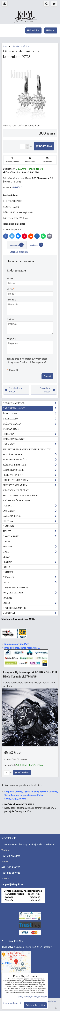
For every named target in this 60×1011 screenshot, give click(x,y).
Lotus (6, 566)
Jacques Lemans (13, 592)
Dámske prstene (13, 469)
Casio (6, 541)
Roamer (8, 546)
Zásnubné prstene (15, 464)
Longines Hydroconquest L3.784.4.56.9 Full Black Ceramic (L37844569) (30, 674)
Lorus (6, 602)
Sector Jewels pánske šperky (22, 495)
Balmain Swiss (12, 515)
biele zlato (10, 418)
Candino (8, 526)
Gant (6, 551)
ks (10, 772)
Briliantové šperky (15, 479)
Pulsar (7, 597)
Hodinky (8, 505)
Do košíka (45, 146)
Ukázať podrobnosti (12, 1003)
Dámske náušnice (14, 408)
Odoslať (47, 376)
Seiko (6, 556)
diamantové (11, 428)
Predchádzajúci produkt (16, 389)
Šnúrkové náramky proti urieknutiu (27, 449)
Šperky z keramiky (15, 485)
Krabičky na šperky (16, 490)
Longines (9, 510)
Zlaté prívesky (12, 454)
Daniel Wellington (15, 587)
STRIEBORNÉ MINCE (14, 607)
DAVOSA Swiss (11, 536)
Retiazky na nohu (14, 439)
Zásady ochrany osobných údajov (31, 996)
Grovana (8, 577)
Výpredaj (9, 612)
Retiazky (9, 433)
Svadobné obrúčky (15, 459)
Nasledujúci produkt (45, 389)
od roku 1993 (29, 21)
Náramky (9, 444)
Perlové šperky (13, 474)
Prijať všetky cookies (35, 1005)
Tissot (7, 531)
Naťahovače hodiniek (17, 500)
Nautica (8, 572)
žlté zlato (10, 413)
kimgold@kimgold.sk (12, 884)
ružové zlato (12, 423)
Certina (8, 520)
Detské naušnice (13, 403)
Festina (8, 561)
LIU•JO (6, 582)
